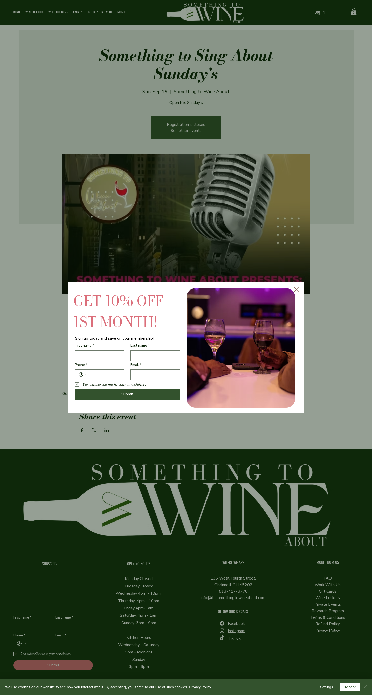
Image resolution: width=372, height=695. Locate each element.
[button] (296, 289)
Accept (350, 686)
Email (135, 364)
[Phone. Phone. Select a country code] (83, 375)
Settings (326, 686)
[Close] (366, 687)
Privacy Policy (200, 686)
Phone (81, 364)
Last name (140, 345)
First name (84, 345)
